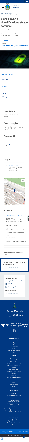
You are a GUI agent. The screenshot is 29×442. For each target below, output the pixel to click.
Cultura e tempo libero (14, 360)
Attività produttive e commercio (13, 364)
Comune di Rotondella (16, 7)
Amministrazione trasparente (14, 395)
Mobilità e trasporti (13, 369)
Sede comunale (13, 166)
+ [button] (5, 180)
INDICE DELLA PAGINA (7, 75)
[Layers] (23, 180)
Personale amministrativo (14, 350)
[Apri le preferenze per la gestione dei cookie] (2, 439)
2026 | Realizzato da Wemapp (14, 435)
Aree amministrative (14, 341)
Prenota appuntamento (13, 417)
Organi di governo (14, 343)
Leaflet (16, 204)
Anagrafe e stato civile (14, 358)
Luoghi (13, 352)
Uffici (14, 345)
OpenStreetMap (22, 204)
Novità (6, 13)
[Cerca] (26, 6)
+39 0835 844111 (14, 406)
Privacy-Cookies (5, 431)
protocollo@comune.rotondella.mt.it (13, 410)
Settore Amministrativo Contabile (14, 216)
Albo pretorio (14, 393)
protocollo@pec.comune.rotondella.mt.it (13, 408)
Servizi (14, 355)
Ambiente (13, 375)
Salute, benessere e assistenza (14, 377)
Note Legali (12, 431)
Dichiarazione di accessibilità (13, 423)
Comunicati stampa (13, 384)
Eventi (13, 386)
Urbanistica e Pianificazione (13, 366)
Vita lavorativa (13, 362)
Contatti (13, 398)
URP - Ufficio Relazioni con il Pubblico (13, 412)
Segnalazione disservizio (13, 421)
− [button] (5, 182)
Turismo (14, 367)
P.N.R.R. (14, 425)
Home (2, 13)
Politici (13, 349)
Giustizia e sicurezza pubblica (14, 371)
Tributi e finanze (13, 373)
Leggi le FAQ (14, 419)
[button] (27, 1)
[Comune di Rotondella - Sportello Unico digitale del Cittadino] (7, 6)
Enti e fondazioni (14, 347)
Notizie (10, 13)
